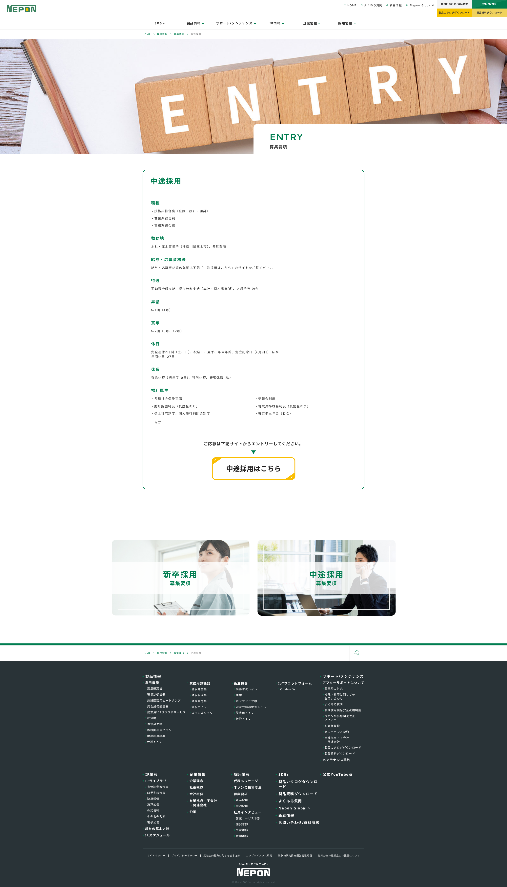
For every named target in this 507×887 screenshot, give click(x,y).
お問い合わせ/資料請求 (454, 4)
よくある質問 (373, 5)
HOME (352, 5)
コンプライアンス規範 (259, 855)
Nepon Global (421, 5)
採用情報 (162, 34)
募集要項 (179, 34)
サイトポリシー (156, 855)
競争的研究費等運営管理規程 (295, 855)
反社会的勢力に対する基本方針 (221, 855)
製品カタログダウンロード (454, 12)
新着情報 (396, 5)
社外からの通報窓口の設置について (339, 855)
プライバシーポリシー (184, 855)
